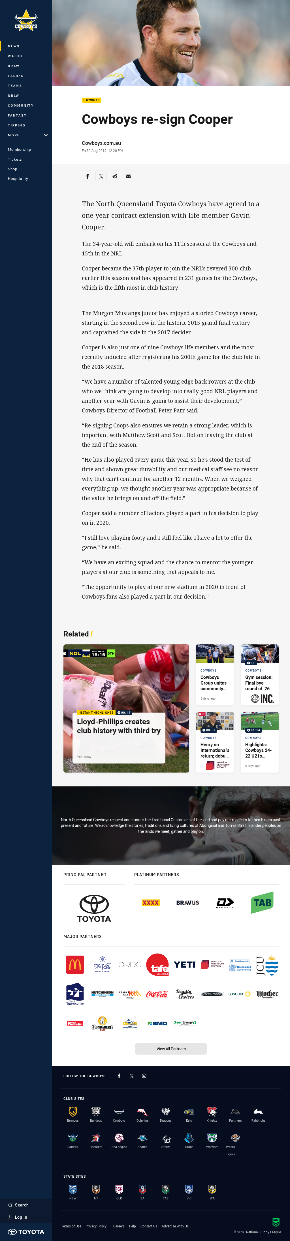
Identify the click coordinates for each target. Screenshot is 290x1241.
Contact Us (148, 1226)
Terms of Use (71, 1226)
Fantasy (17, 115)
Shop (12, 168)
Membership (19, 149)
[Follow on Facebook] (119, 1076)
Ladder (16, 76)
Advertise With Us (175, 1226)
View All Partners (171, 1048)
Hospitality (18, 178)
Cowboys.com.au (101, 142)
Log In (21, 1217)
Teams (15, 85)
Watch (15, 56)
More (14, 135)
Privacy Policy (96, 1226)
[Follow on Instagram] (144, 1076)
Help (132, 1226)
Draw (14, 66)
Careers (119, 1226)
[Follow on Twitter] (131, 1076)
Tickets (15, 159)
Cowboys (92, 100)
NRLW (14, 95)
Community (21, 105)
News (14, 46)
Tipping (16, 125)
